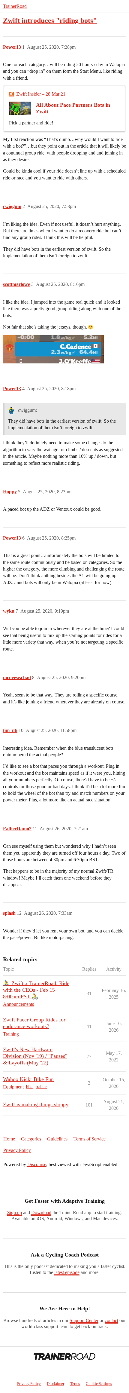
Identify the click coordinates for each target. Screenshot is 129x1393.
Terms (75, 1383)
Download (41, 1212)
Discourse (36, 1164)
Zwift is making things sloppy (35, 1104)
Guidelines (57, 1138)
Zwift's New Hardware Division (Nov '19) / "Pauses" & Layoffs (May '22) (35, 1056)
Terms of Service (90, 1138)
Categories (31, 1138)
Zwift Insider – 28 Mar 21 (40, 93)
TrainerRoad (15, 6)
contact (111, 1320)
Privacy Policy (17, 1150)
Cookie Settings (99, 1383)
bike (29, 1087)
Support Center (84, 1320)
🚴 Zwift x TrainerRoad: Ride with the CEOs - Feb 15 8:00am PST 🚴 (36, 990)
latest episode (67, 1272)
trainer (41, 1087)
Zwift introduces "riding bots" (50, 20)
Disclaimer (55, 1383)
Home (9, 1138)
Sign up (14, 1212)
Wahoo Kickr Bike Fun (28, 1079)
